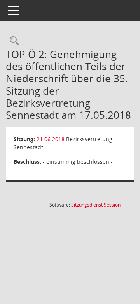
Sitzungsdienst (96, 204)
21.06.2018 (51, 139)
